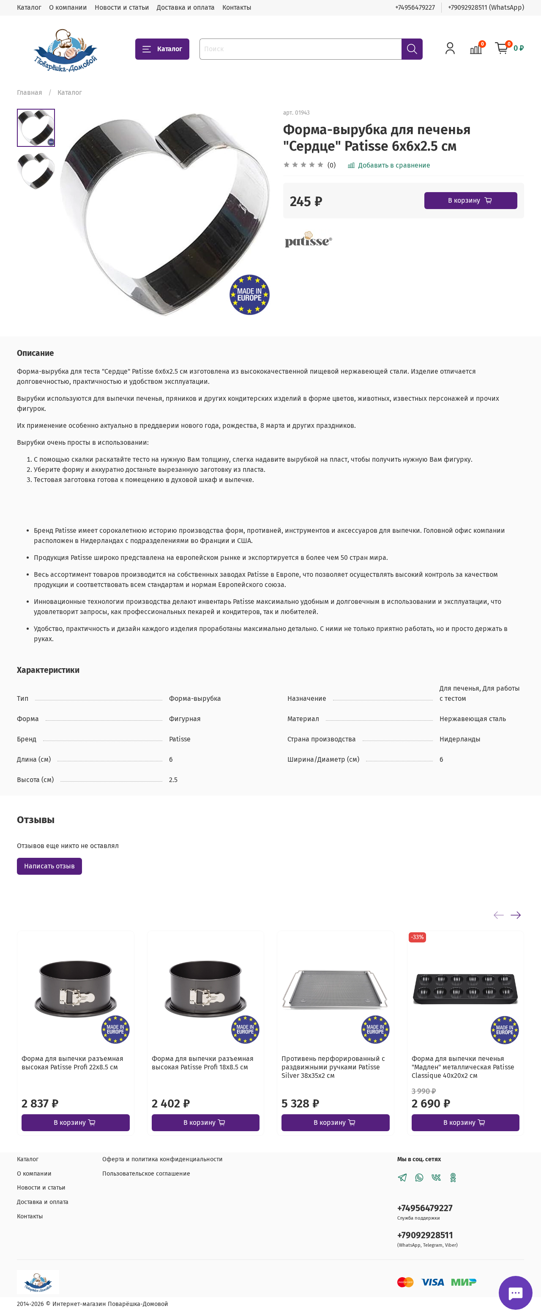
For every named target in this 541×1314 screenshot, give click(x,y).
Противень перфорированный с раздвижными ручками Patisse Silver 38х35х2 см (333, 1067)
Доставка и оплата (186, 7)
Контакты (236, 7)
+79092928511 (425, 1235)
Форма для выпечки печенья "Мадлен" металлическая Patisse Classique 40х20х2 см (463, 1067)
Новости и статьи (122, 7)
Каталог (29, 7)
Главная (29, 92)
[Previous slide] (76, 214)
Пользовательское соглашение (146, 1173)
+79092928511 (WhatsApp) (486, 7)
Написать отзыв (49, 866)
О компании (68, 7)
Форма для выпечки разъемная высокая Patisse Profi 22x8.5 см (72, 1063)
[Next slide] (253, 214)
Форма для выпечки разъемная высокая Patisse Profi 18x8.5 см (203, 1063)
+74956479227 (415, 7)
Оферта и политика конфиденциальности (162, 1159)
